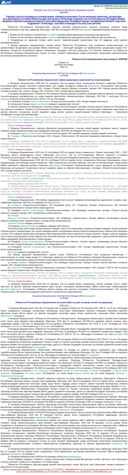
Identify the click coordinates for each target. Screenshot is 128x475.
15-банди (93, 371)
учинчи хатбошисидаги (33, 178)
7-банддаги (15, 136)
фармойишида (74, 457)
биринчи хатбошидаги (19, 218)
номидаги (22, 262)
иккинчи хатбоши (82, 373)
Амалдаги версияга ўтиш (116, 8)
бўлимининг (117, 444)
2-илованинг (16, 268)
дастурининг (119, 144)
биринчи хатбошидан (34, 122)
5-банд (13, 184)
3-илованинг (45, 326)
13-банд (14, 252)
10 (35, 371)
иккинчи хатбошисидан (32, 133)
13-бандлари (43, 371)
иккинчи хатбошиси (29, 226)
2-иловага (52, 37)
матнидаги (118, 334)
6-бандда (14, 215)
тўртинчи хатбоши (16, 223)
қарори (109, 394)
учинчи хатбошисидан (40, 101)
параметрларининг (87, 275)
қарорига (88, 30)
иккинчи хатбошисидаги (33, 210)
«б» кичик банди (33, 373)
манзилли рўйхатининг (11, 289)
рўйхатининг (94, 86)
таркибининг (64, 410)
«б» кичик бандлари (79, 371)
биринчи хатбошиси (39, 104)
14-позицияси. (93, 355)
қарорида (5, 99)
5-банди (122, 386)
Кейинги (12, 125)
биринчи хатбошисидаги (35, 247)
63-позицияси (39, 347)
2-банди (117, 402)
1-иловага (52, 35)
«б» (113, 371)
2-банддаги (17, 205)
